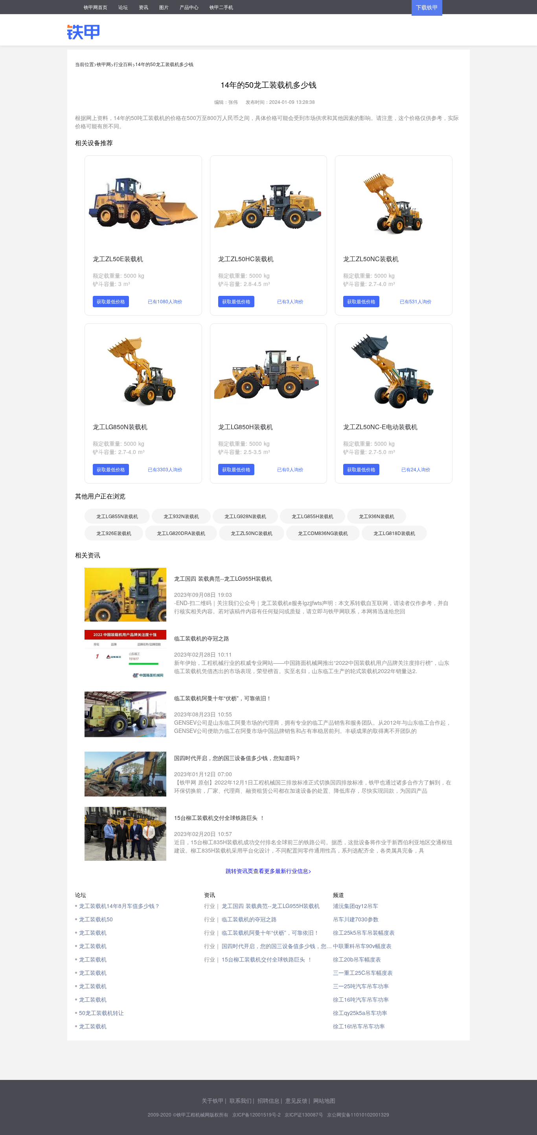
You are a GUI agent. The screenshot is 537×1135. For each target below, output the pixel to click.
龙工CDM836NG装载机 (323, 533)
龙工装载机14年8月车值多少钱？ (119, 906)
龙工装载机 (93, 932)
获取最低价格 (111, 301)
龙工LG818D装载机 (394, 533)
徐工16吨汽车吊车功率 (361, 999)
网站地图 (324, 1100)
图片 (164, 7)
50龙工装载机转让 (101, 1013)
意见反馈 (296, 1100)
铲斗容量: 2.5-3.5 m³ (244, 452)
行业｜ (212, 906)
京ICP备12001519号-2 (256, 1114)
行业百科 (123, 64)
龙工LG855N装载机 (117, 516)
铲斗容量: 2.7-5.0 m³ (369, 452)
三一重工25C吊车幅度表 (363, 972)
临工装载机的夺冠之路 (249, 919)
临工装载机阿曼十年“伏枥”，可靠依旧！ (270, 932)
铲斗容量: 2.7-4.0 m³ (369, 284)
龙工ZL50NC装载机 (371, 258)
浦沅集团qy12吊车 (355, 906)
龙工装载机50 (96, 919)
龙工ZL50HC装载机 (246, 258)
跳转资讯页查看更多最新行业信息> (268, 871)
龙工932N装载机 (181, 516)
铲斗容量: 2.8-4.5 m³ (244, 284)
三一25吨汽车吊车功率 (361, 986)
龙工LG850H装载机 (245, 426)
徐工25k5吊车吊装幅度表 (364, 932)
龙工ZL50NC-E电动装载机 (380, 426)
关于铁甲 (213, 1100)
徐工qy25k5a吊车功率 (360, 1013)
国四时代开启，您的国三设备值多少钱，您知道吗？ (277, 946)
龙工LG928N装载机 (245, 516)
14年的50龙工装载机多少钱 (164, 64)
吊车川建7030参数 (356, 919)
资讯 (143, 7)
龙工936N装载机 (376, 516)
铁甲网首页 (95, 7)
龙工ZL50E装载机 (118, 258)
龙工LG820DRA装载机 (181, 533)
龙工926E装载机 (113, 533)
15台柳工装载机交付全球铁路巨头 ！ (267, 959)
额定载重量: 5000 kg (118, 275)
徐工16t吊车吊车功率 (359, 1026)
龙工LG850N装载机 (120, 426)
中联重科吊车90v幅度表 (362, 946)
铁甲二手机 (221, 7)
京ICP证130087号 (304, 1114)
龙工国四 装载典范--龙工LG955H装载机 (271, 906)
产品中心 (189, 7)
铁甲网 (104, 64)
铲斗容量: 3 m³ (111, 284)
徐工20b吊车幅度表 (357, 959)
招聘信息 (268, 1100)
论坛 (123, 7)
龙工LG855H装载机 (312, 516)
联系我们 (241, 1100)
